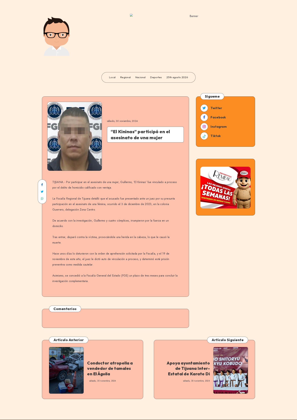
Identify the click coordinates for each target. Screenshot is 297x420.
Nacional (140, 77)
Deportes (156, 77)
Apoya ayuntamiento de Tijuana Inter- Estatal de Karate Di (188, 368)
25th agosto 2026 (177, 77)
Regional (125, 77)
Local (112, 77)
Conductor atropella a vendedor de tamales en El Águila (110, 368)
